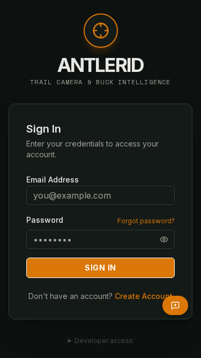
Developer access (104, 341)
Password (44, 220)
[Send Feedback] (175, 305)
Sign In (100, 267)
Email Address (52, 179)
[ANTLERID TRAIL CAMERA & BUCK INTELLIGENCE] (100, 36)
